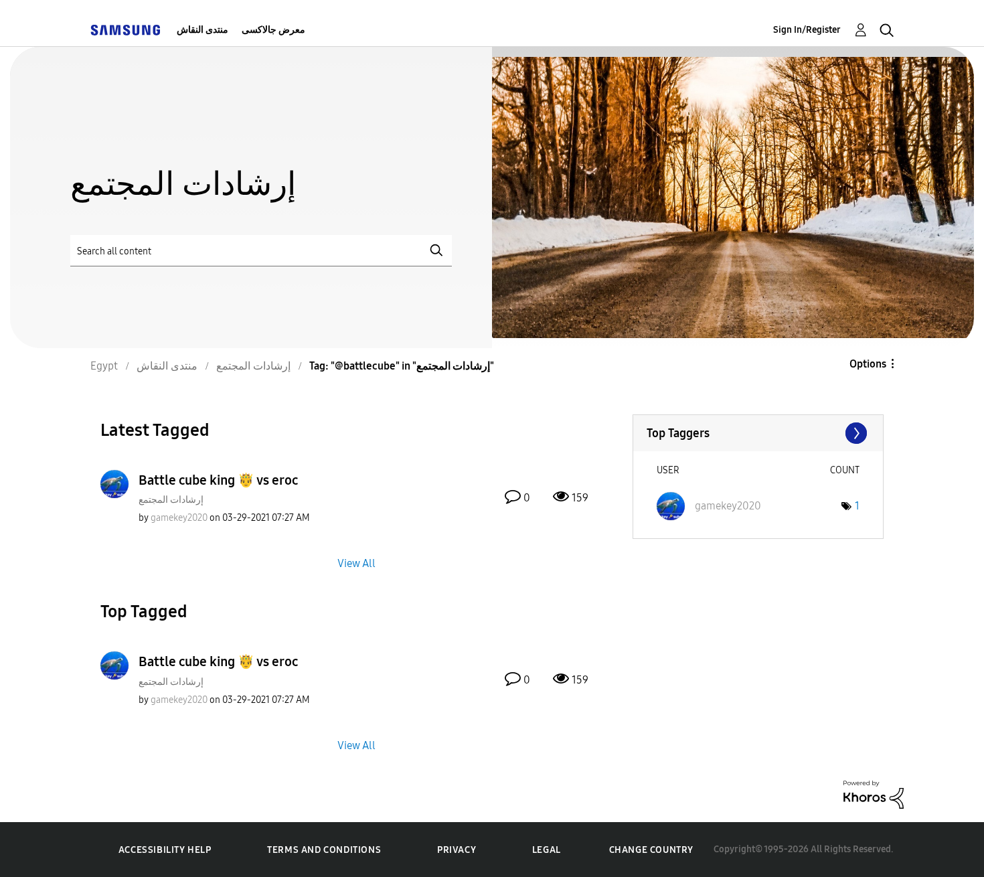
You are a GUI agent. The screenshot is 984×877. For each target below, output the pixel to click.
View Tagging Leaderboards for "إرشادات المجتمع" (758, 433)
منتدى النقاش (202, 29)
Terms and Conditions (324, 850)
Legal (546, 850)
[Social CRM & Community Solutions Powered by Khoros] (873, 793)
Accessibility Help (165, 850)
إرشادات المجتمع (171, 499)
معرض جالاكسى (273, 29)
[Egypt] (125, 29)
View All (356, 563)
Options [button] (867, 363)
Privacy (456, 850)
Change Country (651, 850)
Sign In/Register (807, 29)
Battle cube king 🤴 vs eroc (218, 480)
